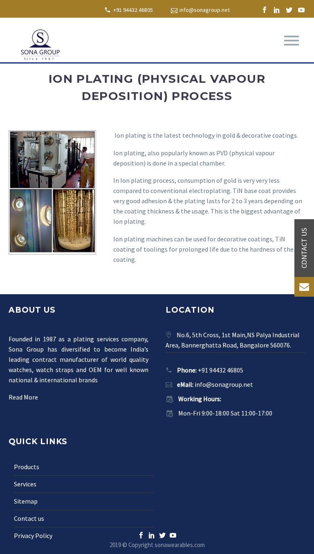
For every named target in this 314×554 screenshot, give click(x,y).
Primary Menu (291, 40)
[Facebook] (264, 10)
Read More (23, 397)
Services (25, 484)
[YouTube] (301, 10)
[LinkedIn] (277, 10)
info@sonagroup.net (204, 10)
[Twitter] (289, 10)
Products (26, 467)
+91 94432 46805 (133, 10)
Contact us (29, 518)
